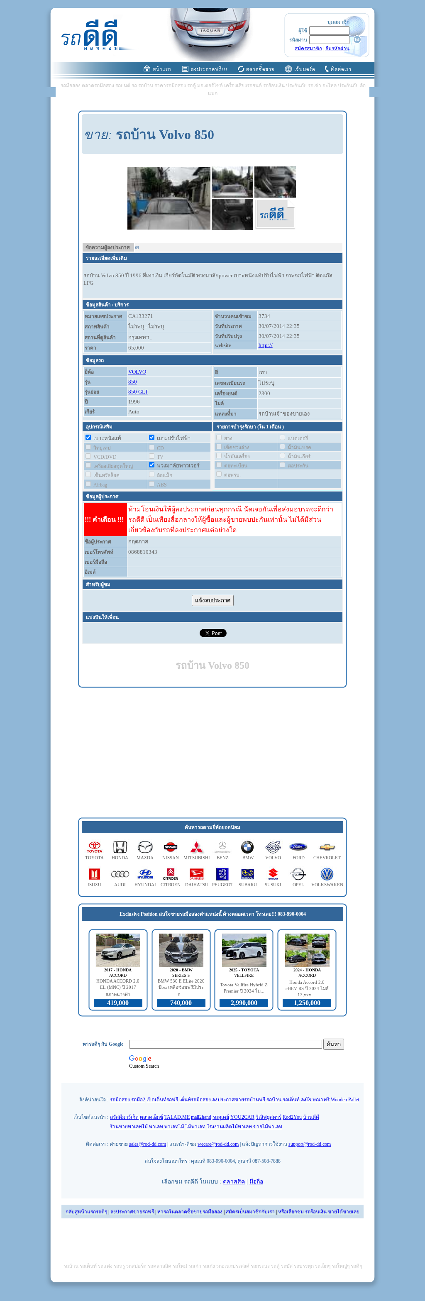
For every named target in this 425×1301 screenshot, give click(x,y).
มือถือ (256, 1182)
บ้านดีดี (311, 1117)
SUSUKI (273, 884)
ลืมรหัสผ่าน (337, 48)
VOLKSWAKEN (327, 884)
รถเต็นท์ (291, 1100)
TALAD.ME (177, 1117)
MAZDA (145, 857)
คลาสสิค (234, 1182)
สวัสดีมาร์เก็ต (124, 1117)
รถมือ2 (138, 1100)
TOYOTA (94, 857)
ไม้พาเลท (195, 1127)
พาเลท (156, 1127)
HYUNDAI (145, 884)
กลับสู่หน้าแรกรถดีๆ (86, 1212)
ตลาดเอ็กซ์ (151, 1117)
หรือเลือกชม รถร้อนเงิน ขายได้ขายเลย (318, 1212)
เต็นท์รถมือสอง (195, 1100)
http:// (266, 345)
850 (132, 382)
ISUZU (94, 884)
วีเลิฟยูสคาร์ (268, 1117)
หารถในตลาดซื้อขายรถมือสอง (189, 1212)
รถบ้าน (273, 1100)
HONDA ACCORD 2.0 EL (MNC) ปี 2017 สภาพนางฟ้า (117, 987)
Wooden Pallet (345, 1100)
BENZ (223, 857)
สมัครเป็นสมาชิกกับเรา (250, 1212)
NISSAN (170, 857)
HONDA (120, 857)
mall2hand (201, 1117)
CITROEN (171, 884)
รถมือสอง (120, 1100)
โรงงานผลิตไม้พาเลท (229, 1127)
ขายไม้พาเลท (267, 1127)
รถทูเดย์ (220, 1117)
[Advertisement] (212, 753)
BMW (248, 857)
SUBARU (248, 884)
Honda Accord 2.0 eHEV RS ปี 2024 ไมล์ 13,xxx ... (307, 988)
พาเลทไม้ (174, 1127)
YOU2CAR (242, 1117)
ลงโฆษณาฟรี (315, 1100)
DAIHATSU (196, 884)
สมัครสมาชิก (308, 48)
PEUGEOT (222, 884)
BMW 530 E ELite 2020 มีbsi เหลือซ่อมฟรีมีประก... (181, 987)
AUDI (120, 884)
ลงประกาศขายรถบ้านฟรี (238, 1100)
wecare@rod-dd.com (218, 1144)
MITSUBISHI (196, 857)
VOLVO (137, 372)
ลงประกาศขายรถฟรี (132, 1212)
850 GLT (138, 392)
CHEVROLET (327, 857)
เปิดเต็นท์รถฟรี (162, 1100)
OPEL (298, 884)
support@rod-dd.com (309, 1144)
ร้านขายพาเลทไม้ (129, 1127)
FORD (299, 857)
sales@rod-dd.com (147, 1144)
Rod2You (292, 1117)
